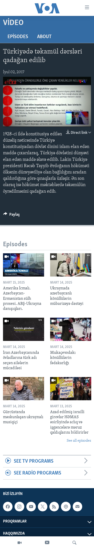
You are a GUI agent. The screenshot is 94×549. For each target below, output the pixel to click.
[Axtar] (74, 542)
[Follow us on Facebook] (8, 506)
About (44, 36)
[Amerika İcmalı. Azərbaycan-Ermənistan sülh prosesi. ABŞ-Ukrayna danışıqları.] (23, 265)
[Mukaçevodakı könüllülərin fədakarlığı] (70, 329)
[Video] (19, 542)
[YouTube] (47, 542)
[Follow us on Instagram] (19, 506)
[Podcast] (65, 506)
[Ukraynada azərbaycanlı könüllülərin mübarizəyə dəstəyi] (70, 265)
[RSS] (54, 506)
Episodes (18, 36)
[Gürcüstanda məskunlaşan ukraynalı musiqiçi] (23, 388)
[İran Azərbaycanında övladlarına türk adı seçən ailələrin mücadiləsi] (23, 329)
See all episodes (79, 441)
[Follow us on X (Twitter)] (42, 506)
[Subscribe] (77, 506)
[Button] (11, 215)
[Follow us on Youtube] (31, 506)
